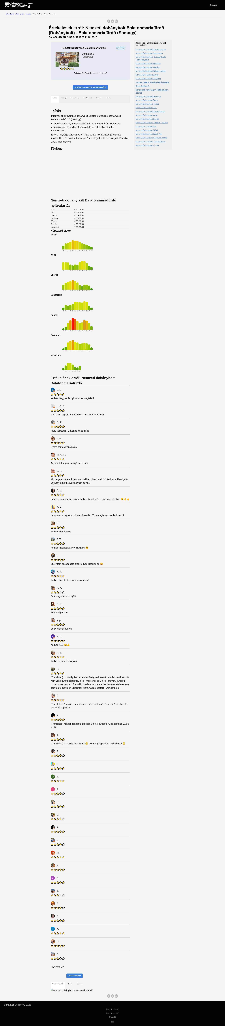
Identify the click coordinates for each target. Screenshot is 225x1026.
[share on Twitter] (112, 22)
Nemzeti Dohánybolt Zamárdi (148, 67)
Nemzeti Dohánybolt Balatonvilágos (150, 71)
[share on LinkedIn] (116, 22)
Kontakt (214, 5)
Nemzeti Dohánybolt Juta (146, 108)
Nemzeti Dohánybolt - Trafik (147, 104)
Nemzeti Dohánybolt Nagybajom (149, 53)
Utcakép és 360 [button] (57, 984)
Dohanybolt (19, 14)
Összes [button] (79, 984)
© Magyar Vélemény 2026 (17, 1004)
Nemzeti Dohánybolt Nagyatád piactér (151, 138)
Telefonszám (74, 976)
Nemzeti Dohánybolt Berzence (148, 96)
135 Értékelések (120, 47)
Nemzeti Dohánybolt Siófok (147, 130)
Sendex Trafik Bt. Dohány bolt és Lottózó (152, 82)
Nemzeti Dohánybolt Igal (146, 127)
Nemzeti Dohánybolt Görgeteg (148, 79)
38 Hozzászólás (120, 48)
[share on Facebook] (109, 22)
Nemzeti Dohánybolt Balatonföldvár (150, 111)
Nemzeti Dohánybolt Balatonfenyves (151, 49)
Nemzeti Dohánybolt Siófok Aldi (149, 134)
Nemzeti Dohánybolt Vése (146, 115)
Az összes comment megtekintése (90, 87)
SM (112, 1022)
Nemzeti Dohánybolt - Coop (147, 145)
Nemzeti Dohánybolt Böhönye (148, 64)
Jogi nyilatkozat (112, 1009)
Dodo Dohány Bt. (143, 86)
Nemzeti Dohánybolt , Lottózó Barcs (150, 142)
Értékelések (10, 14)
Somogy (28, 14)
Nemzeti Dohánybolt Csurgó (147, 119)
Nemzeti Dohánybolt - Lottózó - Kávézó (152, 123)
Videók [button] (70, 984)
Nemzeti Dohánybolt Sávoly (147, 75)
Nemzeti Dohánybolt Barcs (147, 100)
